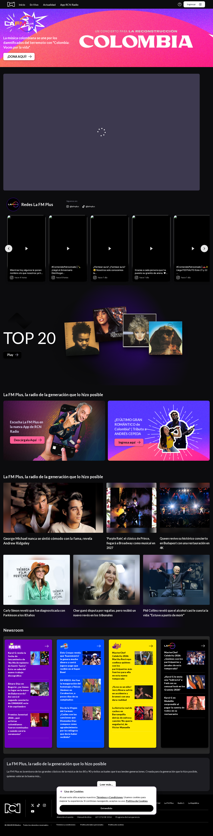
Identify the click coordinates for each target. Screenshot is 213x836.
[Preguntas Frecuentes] (180, 4)
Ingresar (191, 4)
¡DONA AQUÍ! (17, 56)
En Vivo (34, 4)
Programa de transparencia (127, 817)
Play (10, 355)
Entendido (106, 808)
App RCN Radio (69, 4)
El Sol (158, 803)
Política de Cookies (137, 800)
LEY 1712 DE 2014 (103, 817)
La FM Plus (169, 803)
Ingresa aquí (126, 442)
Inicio (22, 4)
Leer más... (106, 784)
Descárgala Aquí (25, 440)
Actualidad (49, 4)
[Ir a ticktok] (32, 805)
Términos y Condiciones (109, 797)
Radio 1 (181, 803)
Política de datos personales (91, 825)
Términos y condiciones (65, 825)
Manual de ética (84, 817)
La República (193, 803)
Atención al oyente (65, 817)
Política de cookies (116, 825)
